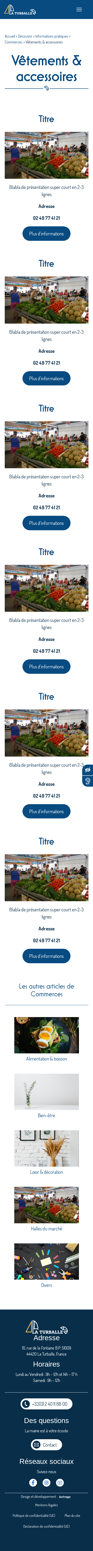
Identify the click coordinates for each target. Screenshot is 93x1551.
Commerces (13, 42)
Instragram (46, 1483)
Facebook (33, 1483)
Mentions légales (46, 1505)
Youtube (60, 1483)
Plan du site (72, 1515)
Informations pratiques (51, 36)
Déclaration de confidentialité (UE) (46, 1526)
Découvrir (25, 36)
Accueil (10, 36)
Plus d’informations (46, 233)
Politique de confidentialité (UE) (34, 1515)
